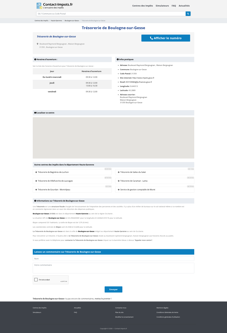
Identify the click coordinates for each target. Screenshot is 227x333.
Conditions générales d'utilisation (168, 317)
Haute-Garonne (56, 20)
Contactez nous (120, 308)
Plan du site (119, 312)
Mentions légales (162, 308)
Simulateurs (162, 5)
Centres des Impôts (142, 5)
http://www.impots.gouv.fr (143, 78)
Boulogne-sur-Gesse (71, 20)
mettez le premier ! (103, 298)
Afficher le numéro (167, 38)
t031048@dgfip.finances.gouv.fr (139, 82)
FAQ (174, 5)
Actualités (184, 5)
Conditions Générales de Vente (167, 312)
